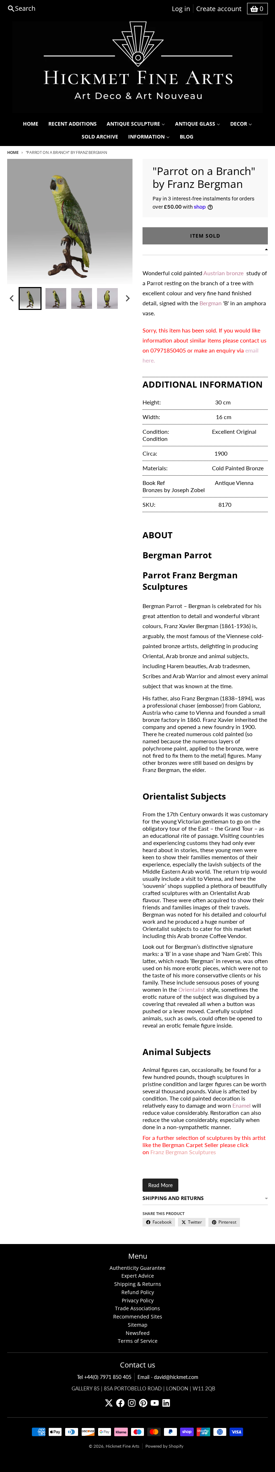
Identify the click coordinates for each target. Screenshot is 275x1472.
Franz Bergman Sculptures (183, 1151)
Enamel (241, 1105)
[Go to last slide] (12, 298)
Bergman (210, 303)
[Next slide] (127, 298)
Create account (218, 8)
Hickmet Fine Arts (122, 1446)
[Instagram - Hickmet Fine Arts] (131, 1403)
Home (13, 152)
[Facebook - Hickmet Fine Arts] (120, 1403)
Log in (181, 8)
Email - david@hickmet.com (168, 1377)
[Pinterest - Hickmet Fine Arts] (143, 1403)
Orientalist (191, 989)
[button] (30, 298)
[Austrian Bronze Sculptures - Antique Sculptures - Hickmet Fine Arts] (244, 272)
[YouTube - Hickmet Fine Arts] (154, 1403)
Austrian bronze (223, 272)
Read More (160, 1185)
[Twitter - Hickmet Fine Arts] (109, 1403)
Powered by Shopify (164, 1446)
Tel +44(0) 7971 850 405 (104, 1377)
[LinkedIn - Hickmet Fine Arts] (166, 1403)
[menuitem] (30, 123)
